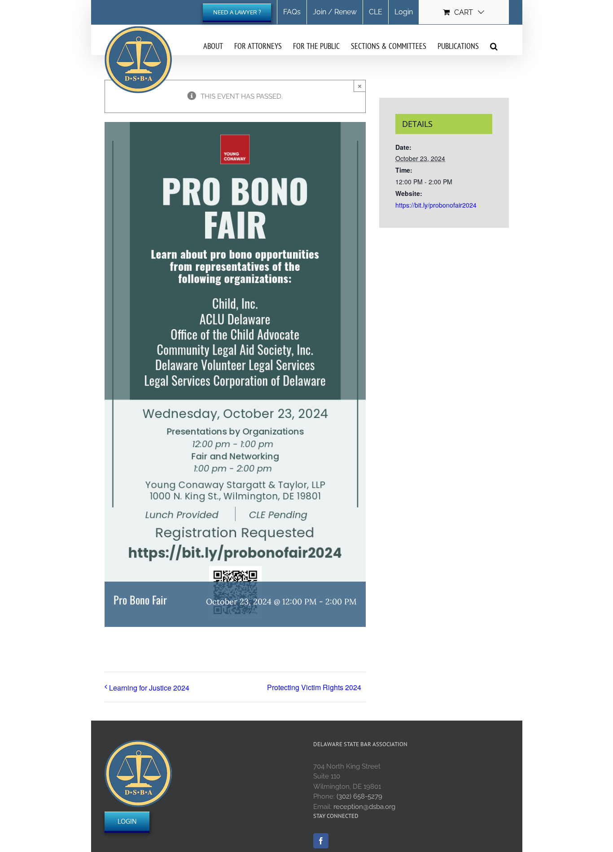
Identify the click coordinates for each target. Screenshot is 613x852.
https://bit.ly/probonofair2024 (436, 204)
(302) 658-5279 (359, 796)
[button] (494, 46)
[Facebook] (320, 840)
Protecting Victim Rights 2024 (314, 687)
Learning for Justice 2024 (149, 687)
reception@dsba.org (364, 807)
